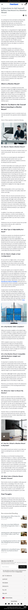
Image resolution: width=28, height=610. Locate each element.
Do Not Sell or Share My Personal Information (14, 608)
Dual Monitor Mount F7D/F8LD (9, 281)
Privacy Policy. (19, 571)
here (23, 299)
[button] (14, 575)
